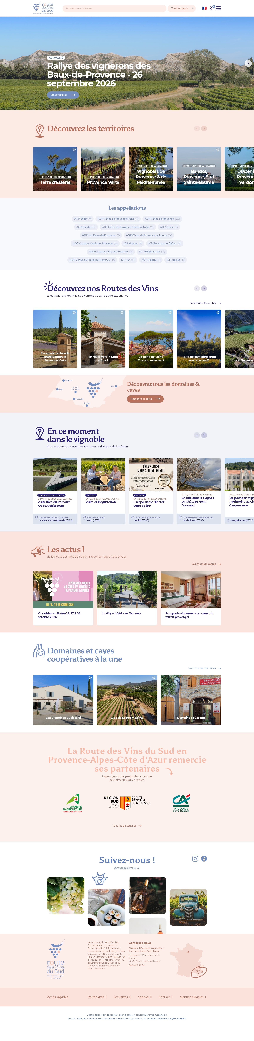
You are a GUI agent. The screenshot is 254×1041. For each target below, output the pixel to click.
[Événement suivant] (204, 435)
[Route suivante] (204, 288)
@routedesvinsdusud (127, 868)
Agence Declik (178, 1018)
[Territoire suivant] (204, 128)
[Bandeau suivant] (248, 63)
